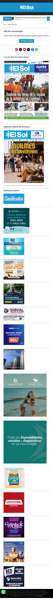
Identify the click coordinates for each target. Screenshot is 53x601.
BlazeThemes (39, 595)
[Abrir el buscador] (47, 13)
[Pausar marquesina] (48, 19)
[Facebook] (32, 49)
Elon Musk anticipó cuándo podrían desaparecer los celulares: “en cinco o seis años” (23, 1)
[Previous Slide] (47, 1)
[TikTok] (20, 49)
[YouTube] (24, 49)
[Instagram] (16, 49)
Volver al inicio (26, 41)
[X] (28, 49)
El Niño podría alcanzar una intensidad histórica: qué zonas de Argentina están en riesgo (26, 17)
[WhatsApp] (36, 49)
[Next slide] (50, 1)
